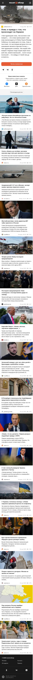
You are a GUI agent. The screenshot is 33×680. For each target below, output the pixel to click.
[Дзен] (26, 670)
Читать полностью (16, 64)
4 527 (30, 162)
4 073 (30, 198)
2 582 (30, 549)
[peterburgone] (2, 304)
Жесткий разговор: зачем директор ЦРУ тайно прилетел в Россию (15, 222)
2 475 (30, 583)
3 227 (30, 304)
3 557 (30, 234)
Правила (19, 663)
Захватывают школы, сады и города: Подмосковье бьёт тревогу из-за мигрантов (16, 642)
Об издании (5, 663)
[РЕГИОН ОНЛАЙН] (2, 162)
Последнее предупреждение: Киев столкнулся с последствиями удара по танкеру (14, 292)
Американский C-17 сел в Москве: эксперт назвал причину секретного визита (16, 186)
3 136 (30, 340)
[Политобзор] (16, 2)
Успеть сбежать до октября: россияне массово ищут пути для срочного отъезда (15, 152)
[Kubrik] (2, 26)
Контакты (19, 660)
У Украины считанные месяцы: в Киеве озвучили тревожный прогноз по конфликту (16, 502)
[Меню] (2, 2)
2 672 (30, 479)
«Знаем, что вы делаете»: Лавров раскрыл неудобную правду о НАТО (16, 435)
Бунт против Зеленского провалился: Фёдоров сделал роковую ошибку (14, 538)
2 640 (30, 515)
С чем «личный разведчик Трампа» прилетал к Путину (13, 468)
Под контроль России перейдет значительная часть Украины (12, 606)
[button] (3, 70)
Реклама (4, 660)
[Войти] (30, 2)
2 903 (30, 411)
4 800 (30, 128)
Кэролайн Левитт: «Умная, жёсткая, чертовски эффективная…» (13, 327)
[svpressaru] (2, 268)
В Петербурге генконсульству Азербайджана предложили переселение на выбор (16, 399)
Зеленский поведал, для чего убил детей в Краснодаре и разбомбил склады (16, 363)
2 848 (30, 445)
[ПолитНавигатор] (2, 128)
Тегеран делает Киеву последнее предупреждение (12, 257)
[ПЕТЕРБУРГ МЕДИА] (2, 411)
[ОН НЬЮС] (2, 198)
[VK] (16, 670)
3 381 (30, 268)
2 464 (30, 619)
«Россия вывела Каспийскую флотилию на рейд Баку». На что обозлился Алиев (16, 116)
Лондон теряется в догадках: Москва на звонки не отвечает (15, 572)
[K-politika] (2, 234)
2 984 (30, 375)
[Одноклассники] (6, 670)
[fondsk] (2, 340)
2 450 (30, 652)
